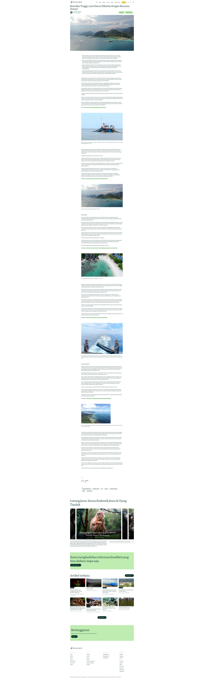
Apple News (122, 671)
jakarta (83, 490)
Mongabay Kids (106, 656)
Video (100, 2)
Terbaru (71, 664)
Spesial (108, 2)
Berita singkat (72, 661)
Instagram (121, 656)
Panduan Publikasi (90, 662)
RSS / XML (122, 666)
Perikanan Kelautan (113, 488)
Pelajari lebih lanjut (75, 565)
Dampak (88, 664)
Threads (121, 662)
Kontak (88, 656)
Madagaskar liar (106, 654)
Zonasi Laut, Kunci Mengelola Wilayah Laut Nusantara (95, 107)
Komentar (121, 12)
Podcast (103, 2)
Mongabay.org (105, 657)
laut (102, 488)
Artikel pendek (117, 2)
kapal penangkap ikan (86, 488)
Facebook (121, 661)
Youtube (121, 657)
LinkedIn (121, 654)
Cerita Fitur (72, 662)
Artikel (112, 2)
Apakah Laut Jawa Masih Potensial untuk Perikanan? (96, 317)
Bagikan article (129, 12)
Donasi (124, 2)
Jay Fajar (86, 480)
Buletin (73, 636)
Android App (122, 669)
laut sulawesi (89, 490)
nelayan (106, 488)
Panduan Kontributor (90, 661)
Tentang (88, 654)
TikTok (121, 664)
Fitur (97, 2)
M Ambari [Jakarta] (77, 11)
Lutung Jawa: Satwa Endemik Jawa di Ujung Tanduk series (121, 541)
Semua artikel (128, 575)
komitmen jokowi (96, 488)
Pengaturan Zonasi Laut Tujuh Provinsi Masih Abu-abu (97, 178)
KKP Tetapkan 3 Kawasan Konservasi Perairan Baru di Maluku (98, 398)
